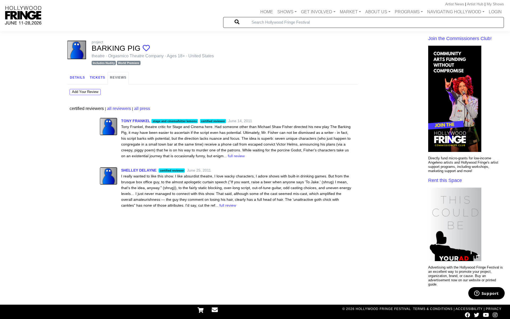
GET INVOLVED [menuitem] (316, 12)
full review (236, 156)
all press (142, 108)
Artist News (454, 4)
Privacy (494, 309)
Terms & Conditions (433, 309)
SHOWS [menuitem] (285, 12)
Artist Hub (475, 4)
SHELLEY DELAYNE (138, 170)
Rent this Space (445, 180)
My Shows (495, 4)
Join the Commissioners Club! (460, 38)
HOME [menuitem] (266, 12)
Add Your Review (85, 92)
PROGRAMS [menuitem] (407, 12)
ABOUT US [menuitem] (376, 12)
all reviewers (119, 108)
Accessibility (469, 309)
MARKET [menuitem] (349, 12)
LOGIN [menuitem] (495, 12)
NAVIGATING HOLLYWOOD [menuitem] (454, 12)
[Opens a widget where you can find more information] (486, 293)
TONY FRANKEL (135, 121)
